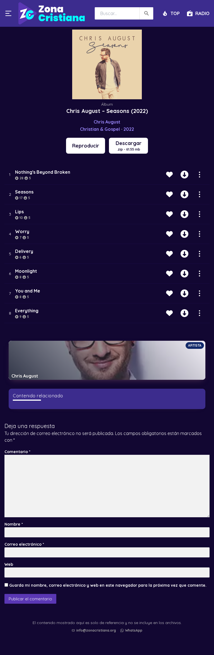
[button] (108, 636)
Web (8, 564)
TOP (175, 13)
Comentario (17, 451)
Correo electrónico (24, 544)
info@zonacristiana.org (96, 630)
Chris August (107, 122)
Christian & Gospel (100, 129)
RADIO (202, 13)
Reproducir (85, 145)
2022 (128, 129)
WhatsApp (133, 630)
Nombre (13, 524)
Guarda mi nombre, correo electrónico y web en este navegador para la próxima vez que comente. (107, 585)
